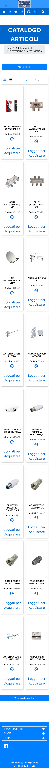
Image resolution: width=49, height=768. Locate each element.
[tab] (6, 80)
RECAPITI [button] (9, 738)
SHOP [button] (7, 733)
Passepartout (31, 762)
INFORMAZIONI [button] (13, 728)
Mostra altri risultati (24, 698)
